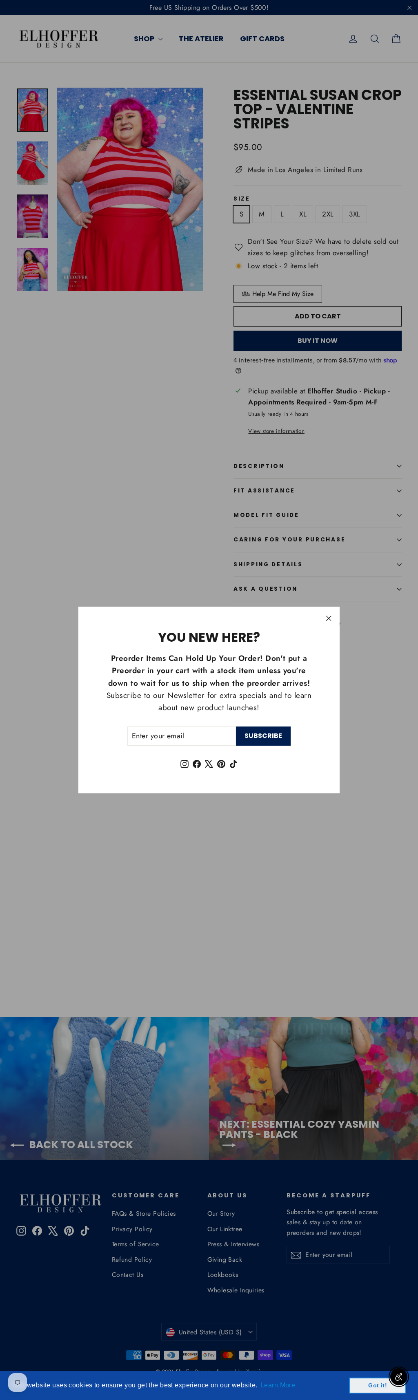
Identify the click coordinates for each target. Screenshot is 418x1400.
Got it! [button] (377, 1385)
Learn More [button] (277, 1385)
